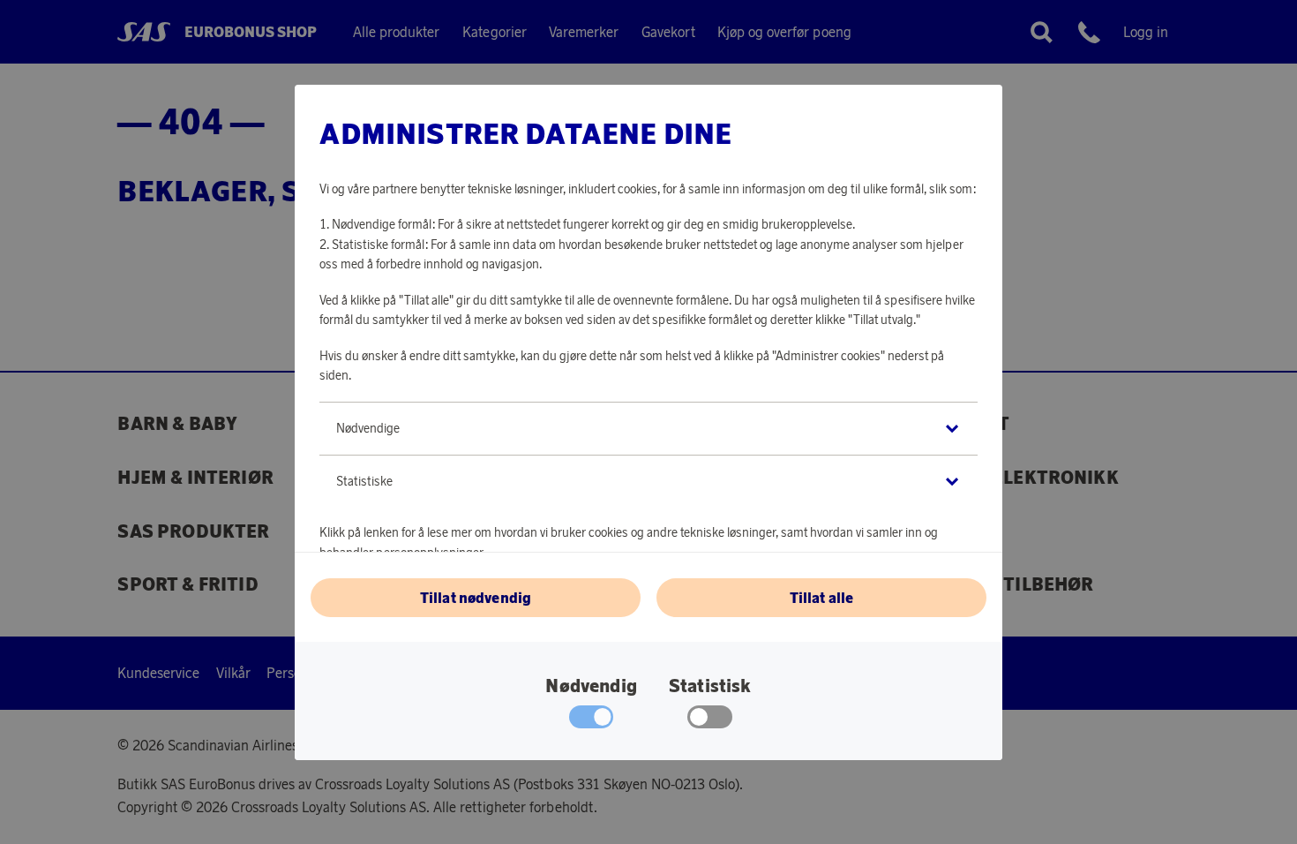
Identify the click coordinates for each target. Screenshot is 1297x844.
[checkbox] (709, 721)
